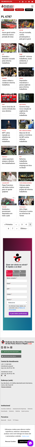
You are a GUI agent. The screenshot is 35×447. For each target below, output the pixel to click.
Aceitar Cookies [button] (24, 441)
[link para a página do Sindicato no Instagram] (25, 1)
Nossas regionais (6, 387)
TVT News (15, 420)
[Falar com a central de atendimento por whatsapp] (5, 375)
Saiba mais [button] (25, 436)
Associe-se (29, 9)
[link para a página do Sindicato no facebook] (19, 1)
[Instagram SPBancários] (11, 347)
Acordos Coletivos (6, 408)
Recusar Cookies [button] (10, 441)
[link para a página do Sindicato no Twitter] (22, 1)
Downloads (4, 411)
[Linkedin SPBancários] (8, 347)
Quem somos (25, 411)
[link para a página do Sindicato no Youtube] (32, 1)
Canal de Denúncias (9, 9)
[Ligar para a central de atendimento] (2, 375)
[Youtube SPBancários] (14, 347)
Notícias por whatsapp (11, 351)
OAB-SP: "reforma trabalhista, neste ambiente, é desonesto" (25, 60)
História (17, 411)
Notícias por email (10, 356)
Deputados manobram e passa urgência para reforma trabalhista (24, 85)
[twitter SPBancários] (2, 347)
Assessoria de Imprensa (19, 408)
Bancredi (3, 420)
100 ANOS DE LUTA (6, 1)
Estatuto (11, 411)
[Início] (10, 6)
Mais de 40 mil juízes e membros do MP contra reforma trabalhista (25, 137)
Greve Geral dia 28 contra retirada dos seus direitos (9, 109)
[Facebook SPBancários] (5, 347)
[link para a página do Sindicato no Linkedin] (29, 1)
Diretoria (30, 408)
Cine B (9, 420)
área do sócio (19, 9)
